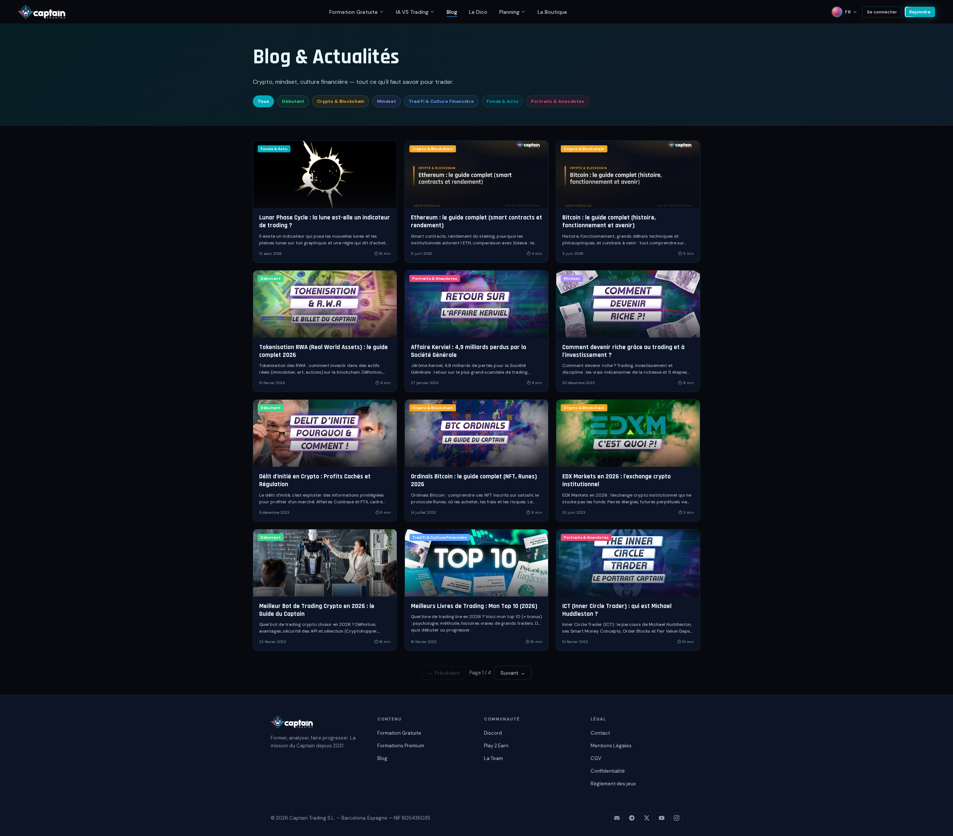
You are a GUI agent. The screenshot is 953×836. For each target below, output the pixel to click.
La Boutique (552, 12)
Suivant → (512, 672)
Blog (452, 12)
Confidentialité (608, 771)
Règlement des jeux (613, 783)
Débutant (293, 101)
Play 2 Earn (496, 745)
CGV (596, 758)
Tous (263, 101)
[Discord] (617, 818)
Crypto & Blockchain (340, 101)
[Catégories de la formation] (381, 12)
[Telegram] (632, 818)
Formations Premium (400, 745)
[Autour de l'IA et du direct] (432, 12)
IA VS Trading (412, 12)
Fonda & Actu (502, 101)
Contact (600, 733)
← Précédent (444, 672)
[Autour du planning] (523, 12)
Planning (509, 12)
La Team (493, 758)
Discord (493, 733)
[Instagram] (676, 818)
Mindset (386, 101)
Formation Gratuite (353, 12)
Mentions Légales (611, 745)
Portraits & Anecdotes (557, 101)
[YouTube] (661, 818)
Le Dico (478, 12)
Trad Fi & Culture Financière (441, 101)
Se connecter (882, 12)
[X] (646, 818)
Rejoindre (920, 12)
